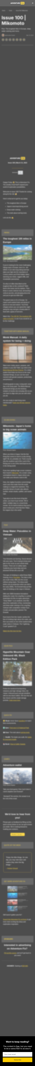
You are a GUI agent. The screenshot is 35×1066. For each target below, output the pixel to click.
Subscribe (17, 1060)
